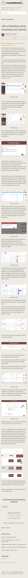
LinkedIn (7, 507)
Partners (16, 573)
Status (21, 573)
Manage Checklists (14, 9)
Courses (10, 573)
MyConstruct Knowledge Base (8, 7)
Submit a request (20, 523)
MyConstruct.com (7, 572)
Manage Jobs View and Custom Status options (13, 547)
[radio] (10, 515)
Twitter (4, 507)
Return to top (4, 527)
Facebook (2, 507)
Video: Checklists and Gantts (9, 537)
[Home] (11, 4)
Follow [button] (14, 38)
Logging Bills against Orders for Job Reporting (13, 544)
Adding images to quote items (9, 550)
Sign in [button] (23, 3)
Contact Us (4, 573)
